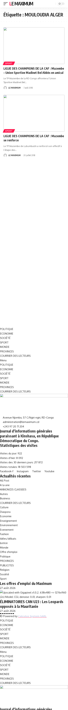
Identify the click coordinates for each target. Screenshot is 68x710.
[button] (34, 360)
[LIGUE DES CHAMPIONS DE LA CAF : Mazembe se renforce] (34, 113)
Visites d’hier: (8, 458)
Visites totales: (9, 467)
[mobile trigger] (6, 3)
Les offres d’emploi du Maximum (26, 583)
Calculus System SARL (32, 616)
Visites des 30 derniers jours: (17, 462)
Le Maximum (21, 3)
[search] (53, 3)
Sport (9, 63)
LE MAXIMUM (14, 87)
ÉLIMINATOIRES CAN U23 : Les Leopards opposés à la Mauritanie (31, 604)
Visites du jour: (9, 453)
